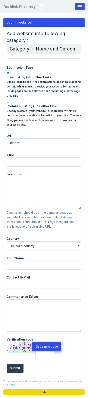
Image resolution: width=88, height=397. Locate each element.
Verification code (20, 339)
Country (13, 239)
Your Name (15, 258)
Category (19, 49)
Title (10, 155)
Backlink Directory (19, 6)
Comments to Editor (22, 297)
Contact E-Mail (18, 277)
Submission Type (20, 68)
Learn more (9, 384)
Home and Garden (55, 49)
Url (9, 136)
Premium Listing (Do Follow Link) (44, 115)
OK (44, 391)
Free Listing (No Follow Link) (44, 86)
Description (16, 174)
